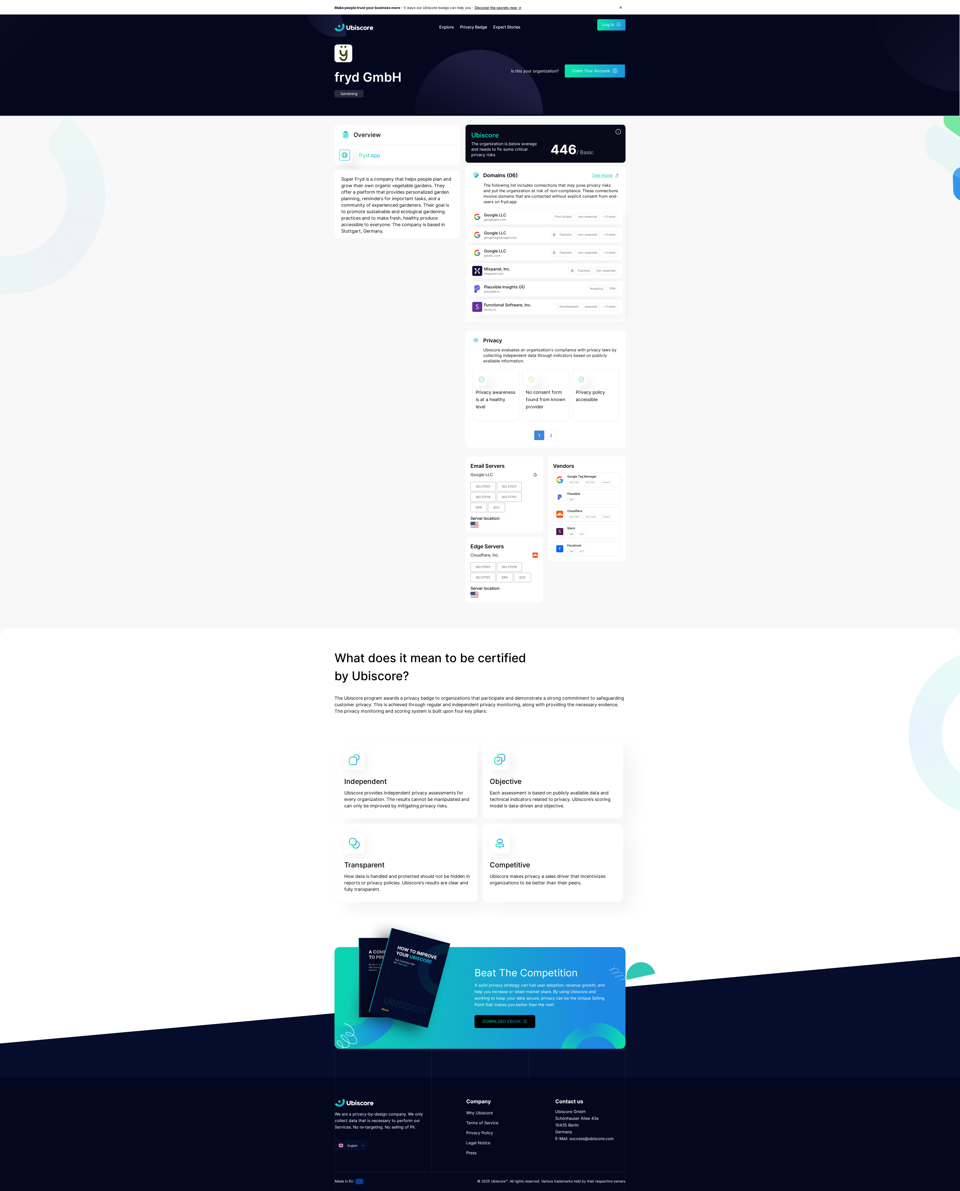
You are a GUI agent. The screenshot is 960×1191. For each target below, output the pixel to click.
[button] (618, 132)
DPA (613, 288)
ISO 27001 (483, 486)
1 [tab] (539, 435)
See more (602, 175)
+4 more (606, 482)
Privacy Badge (473, 27)
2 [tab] (551, 435)
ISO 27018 (483, 497)
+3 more (610, 216)
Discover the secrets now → (498, 7)
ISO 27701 (509, 497)
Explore (446, 27)
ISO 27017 (509, 486)
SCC (496, 507)
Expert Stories (506, 27)
